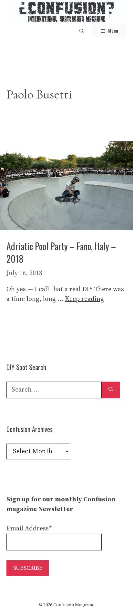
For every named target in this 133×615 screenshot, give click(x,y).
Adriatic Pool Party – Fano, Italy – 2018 (61, 252)
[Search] (111, 390)
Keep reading (84, 299)
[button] (81, 30)
